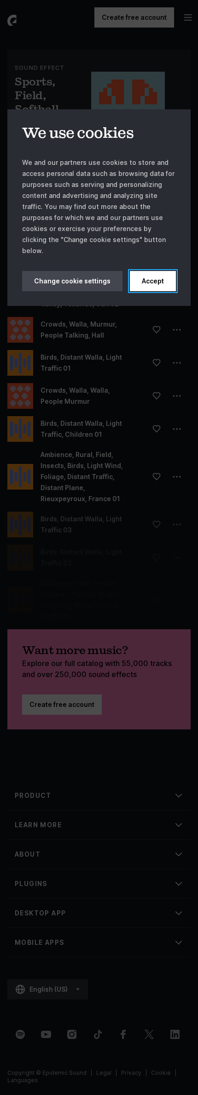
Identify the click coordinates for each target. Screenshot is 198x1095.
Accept (153, 281)
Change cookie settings (72, 281)
